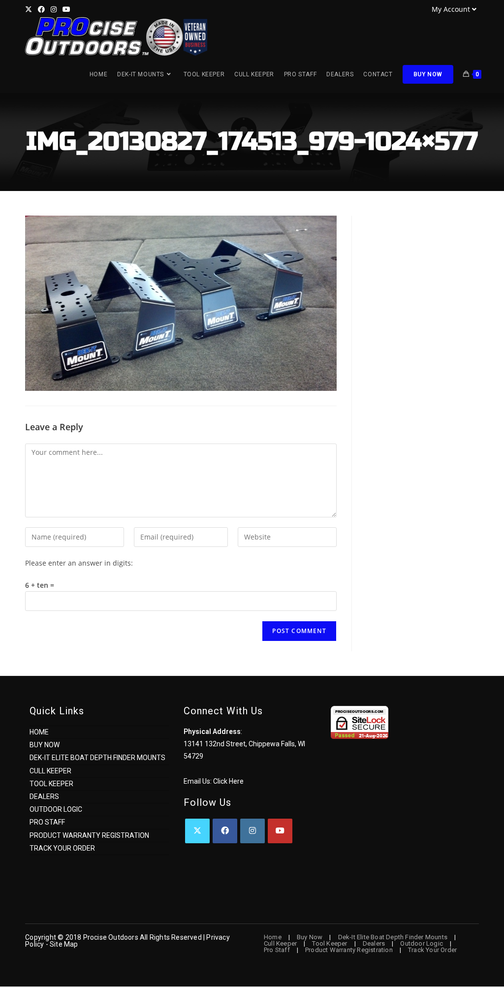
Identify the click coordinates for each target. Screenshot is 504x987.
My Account (451, 9)
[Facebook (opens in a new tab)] (41, 9)
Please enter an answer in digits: (79, 563)
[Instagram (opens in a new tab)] (54, 9)
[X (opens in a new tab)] (30, 9)
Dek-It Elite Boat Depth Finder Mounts (97, 758)
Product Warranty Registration (89, 835)
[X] (197, 831)
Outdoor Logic (56, 809)
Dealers (44, 796)
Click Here (228, 781)
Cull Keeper (50, 771)
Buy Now (45, 745)
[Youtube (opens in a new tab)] (66, 9)
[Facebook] (225, 831)
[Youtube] (280, 831)
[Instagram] (252, 831)
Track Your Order (62, 848)
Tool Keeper (51, 784)
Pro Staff (47, 822)
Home (39, 732)
